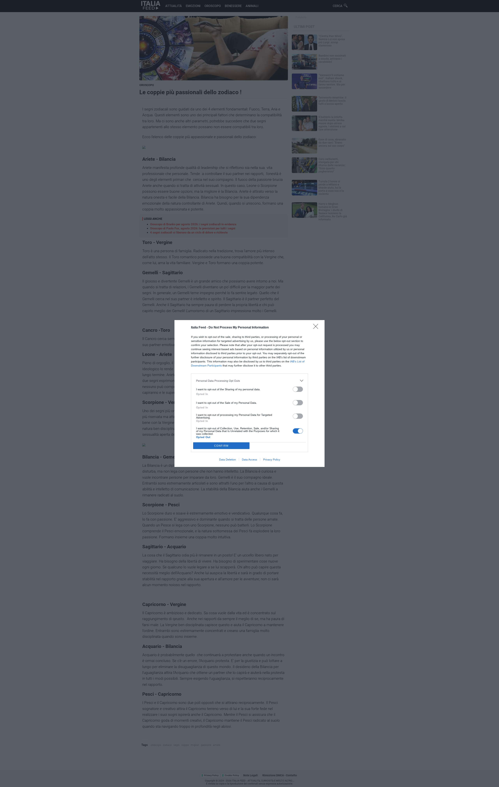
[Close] (317, 327)
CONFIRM (221, 445)
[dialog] (249, 393)
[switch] (298, 389)
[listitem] (249, 381)
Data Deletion (227, 459)
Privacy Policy (271, 459)
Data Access (249, 459)
